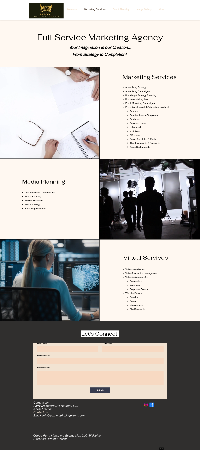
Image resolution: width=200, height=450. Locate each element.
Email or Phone (43, 355)
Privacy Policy (57, 438)
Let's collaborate (43, 368)
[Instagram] (146, 405)
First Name (41, 344)
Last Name (106, 344)
